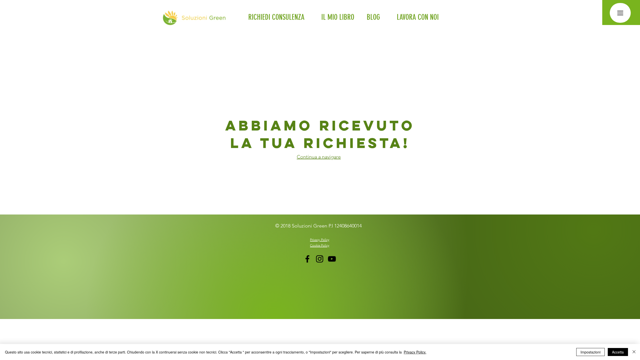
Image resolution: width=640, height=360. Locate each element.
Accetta (618, 352)
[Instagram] (319, 259)
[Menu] (620, 13)
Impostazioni (590, 352)
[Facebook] (307, 259)
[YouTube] (332, 259)
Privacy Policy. (415, 352)
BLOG (373, 17)
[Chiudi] (634, 352)
